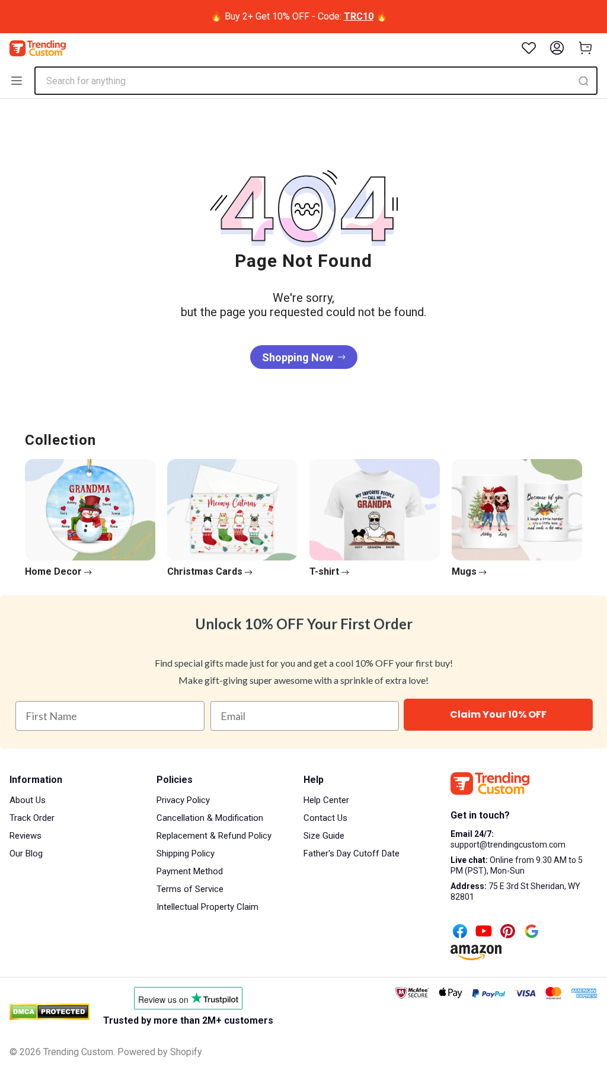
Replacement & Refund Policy (213, 835)
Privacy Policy (183, 800)
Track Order (32, 818)
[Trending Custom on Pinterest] (507, 932)
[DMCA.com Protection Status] (49, 1012)
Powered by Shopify (159, 1052)
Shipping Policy (185, 853)
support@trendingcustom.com (508, 844)
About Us (27, 800)
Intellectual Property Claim (207, 907)
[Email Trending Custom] (531, 932)
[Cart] (586, 48)
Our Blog (26, 853)
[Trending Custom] (37, 48)
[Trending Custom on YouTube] (483, 932)
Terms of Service (189, 889)
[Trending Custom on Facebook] (460, 932)
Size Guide (324, 835)
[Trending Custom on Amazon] (476, 954)
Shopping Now (297, 357)
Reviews (25, 835)
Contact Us (325, 818)
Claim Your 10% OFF (498, 714)
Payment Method (189, 871)
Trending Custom (78, 1052)
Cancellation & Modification (209, 818)
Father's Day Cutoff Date (352, 853)
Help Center (326, 800)
